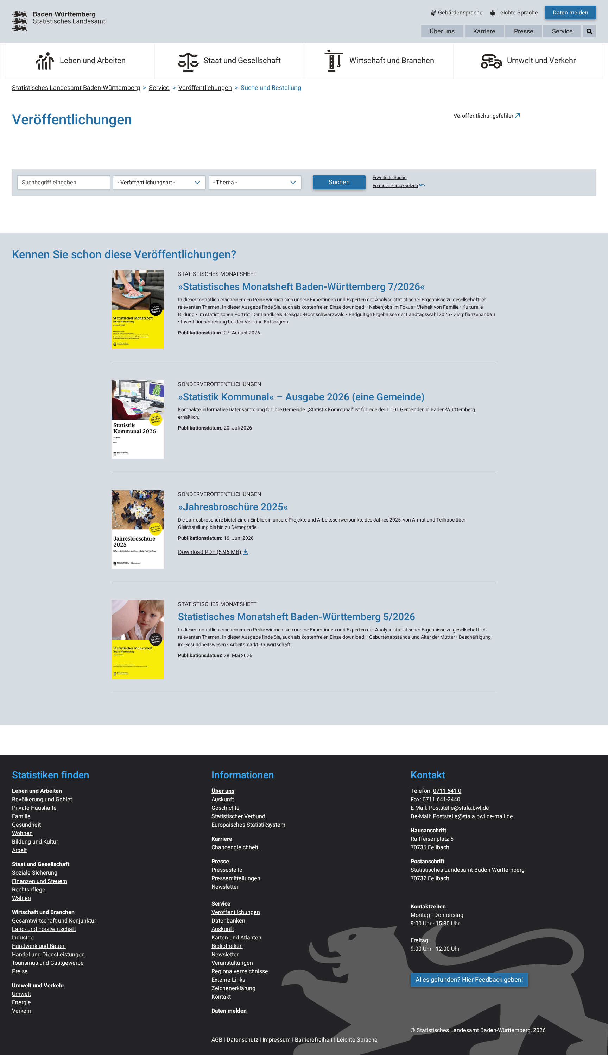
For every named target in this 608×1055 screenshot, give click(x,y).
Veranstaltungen (232, 963)
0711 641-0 (447, 791)
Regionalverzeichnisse (239, 971)
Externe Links (228, 980)
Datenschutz (242, 1040)
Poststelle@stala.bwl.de (459, 808)
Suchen (339, 182)
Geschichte (225, 808)
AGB (216, 1040)
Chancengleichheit (235, 847)
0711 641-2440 (441, 799)
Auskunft (222, 799)
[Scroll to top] (592, 1039)
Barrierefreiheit (313, 1040)
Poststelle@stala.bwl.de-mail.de (473, 816)
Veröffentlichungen (235, 912)
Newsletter (225, 887)
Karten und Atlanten (236, 937)
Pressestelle (226, 870)
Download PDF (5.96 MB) (209, 552)
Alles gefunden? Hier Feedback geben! (469, 980)
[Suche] (589, 31)
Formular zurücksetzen (395, 186)
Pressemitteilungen (235, 878)
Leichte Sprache (357, 1040)
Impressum (276, 1040)
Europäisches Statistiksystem (248, 825)
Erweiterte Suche (389, 177)
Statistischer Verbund (238, 816)
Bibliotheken (227, 946)
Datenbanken (228, 921)
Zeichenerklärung (233, 988)
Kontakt (221, 997)
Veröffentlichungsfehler (483, 116)
